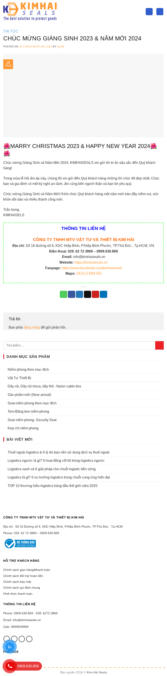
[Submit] (159, 345)
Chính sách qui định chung (21, 587)
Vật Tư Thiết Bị (19, 378)
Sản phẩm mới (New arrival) (29, 395)
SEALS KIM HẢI (89, 273)
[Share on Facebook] (71, 294)
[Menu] (159, 11)
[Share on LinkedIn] (103, 294)
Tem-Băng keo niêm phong (28, 411)
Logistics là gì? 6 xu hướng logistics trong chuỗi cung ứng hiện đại (59, 477)
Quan (60, 46)
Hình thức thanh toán (17, 593)
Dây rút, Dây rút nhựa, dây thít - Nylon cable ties (44, 386)
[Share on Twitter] (79, 294)
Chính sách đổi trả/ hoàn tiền (23, 576)
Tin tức (10, 31)
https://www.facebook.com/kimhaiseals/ (92, 268)
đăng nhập (31, 327)
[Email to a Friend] (87, 294)
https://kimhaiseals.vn (91, 262)
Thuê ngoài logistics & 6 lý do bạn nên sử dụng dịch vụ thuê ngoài (58, 452)
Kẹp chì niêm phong (23, 428)
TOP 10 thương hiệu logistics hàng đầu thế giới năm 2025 (52, 486)
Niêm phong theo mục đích (28, 369)
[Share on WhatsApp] (63, 294)
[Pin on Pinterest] (95, 294)
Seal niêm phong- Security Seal (32, 420)
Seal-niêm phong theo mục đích (32, 403)
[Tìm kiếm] (149, 11)
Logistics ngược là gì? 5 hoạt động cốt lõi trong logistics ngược (56, 460)
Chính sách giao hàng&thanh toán (26, 569)
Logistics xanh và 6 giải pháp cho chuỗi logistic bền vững (52, 469)
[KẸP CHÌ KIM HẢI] (30, 11)
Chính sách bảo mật (17, 581)
